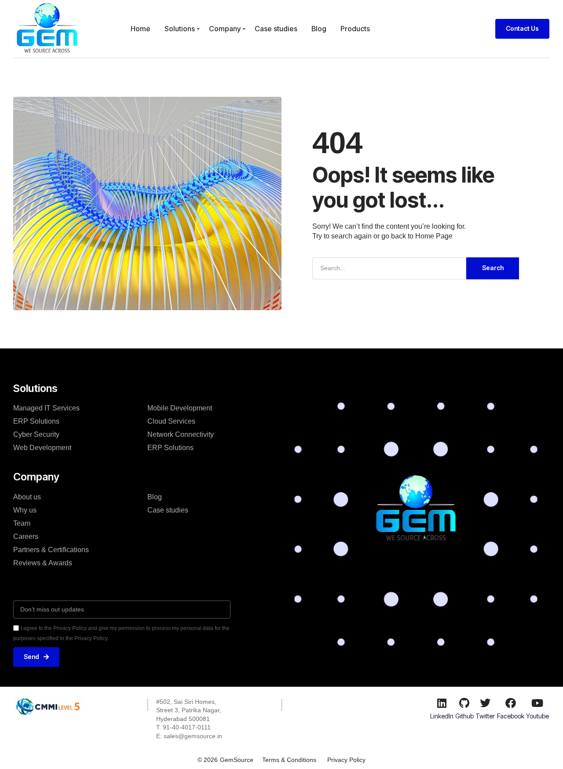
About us (27, 497)
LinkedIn (441, 716)
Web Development (42, 447)
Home (140, 28)
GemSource (236, 759)
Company (225, 28)
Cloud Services (171, 421)
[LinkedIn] (441, 703)
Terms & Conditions (289, 759)
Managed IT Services (46, 408)
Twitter (485, 716)
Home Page (434, 236)
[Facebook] (510, 703)
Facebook (510, 716)
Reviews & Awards (42, 563)
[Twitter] (485, 703)
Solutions (180, 28)
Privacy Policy (346, 759)
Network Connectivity (180, 434)
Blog (318, 28)
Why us (25, 510)
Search (493, 267)
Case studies (276, 28)
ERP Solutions (36, 421)
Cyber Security (36, 434)
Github (464, 716)
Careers (25, 536)
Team (21, 523)
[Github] (464, 703)
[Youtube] (537, 703)
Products (355, 28)
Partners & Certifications (51, 549)
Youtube (537, 716)
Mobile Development (179, 408)
